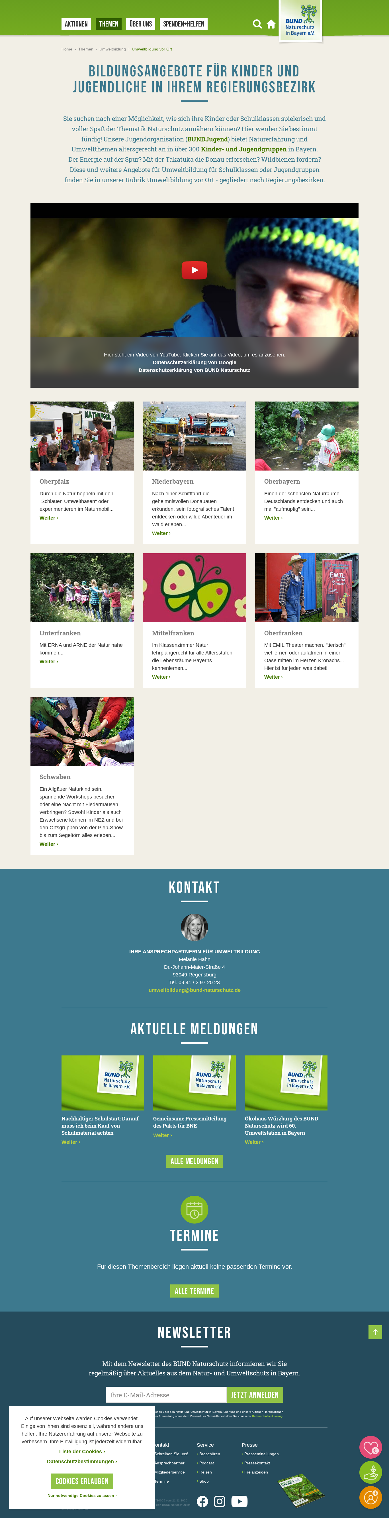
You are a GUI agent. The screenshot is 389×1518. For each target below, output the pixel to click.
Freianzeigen (256, 1472)
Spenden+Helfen (183, 24)
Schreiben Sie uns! (171, 1454)
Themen (108, 24)
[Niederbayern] (194, 436)
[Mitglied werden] (370, 1497)
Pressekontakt (257, 1463)
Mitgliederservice (169, 1472)
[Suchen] (257, 24)
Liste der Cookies (82, 1451)
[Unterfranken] (82, 587)
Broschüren (209, 1454)
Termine (161, 1481)
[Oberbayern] (307, 436)
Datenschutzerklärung (267, 1416)
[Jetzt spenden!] (370, 1447)
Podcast (206, 1463)
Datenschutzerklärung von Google (194, 362)
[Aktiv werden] (370, 1472)
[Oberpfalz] (82, 436)
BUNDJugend (207, 139)
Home (67, 49)
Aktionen (76, 24)
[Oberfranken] (307, 587)
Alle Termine (194, 1291)
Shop (204, 1481)
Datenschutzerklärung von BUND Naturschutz (194, 370)
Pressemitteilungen (261, 1454)
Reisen (205, 1472)
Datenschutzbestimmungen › (82, 1461)
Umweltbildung (112, 49)
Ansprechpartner (169, 1463)
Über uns (141, 24)
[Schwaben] (82, 731)
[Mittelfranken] (194, 587)
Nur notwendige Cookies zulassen (82, 1495)
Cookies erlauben (82, 1481)
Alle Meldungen (195, 1161)
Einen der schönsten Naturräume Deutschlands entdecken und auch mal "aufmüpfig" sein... (303, 501)
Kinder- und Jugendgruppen (244, 149)
